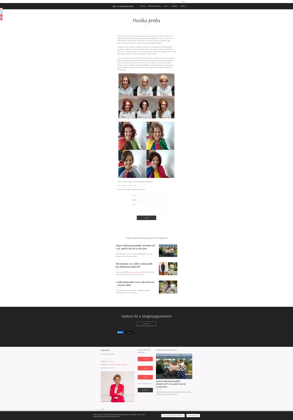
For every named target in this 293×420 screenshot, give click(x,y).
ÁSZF (102, 409)
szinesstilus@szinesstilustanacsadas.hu (116, 364)
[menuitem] (143, 6)
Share (121, 332)
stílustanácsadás (139, 272)
